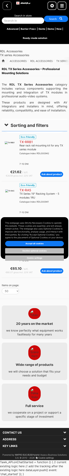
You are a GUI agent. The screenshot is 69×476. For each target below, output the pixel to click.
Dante (42, 28)
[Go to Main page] (3, 61)
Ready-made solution (35, 38)
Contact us (12, 432)
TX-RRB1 (26, 142)
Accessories (18, 60)
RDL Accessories (41, 60)
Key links (10, 446)
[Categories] (62, 6)
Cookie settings (46, 457)
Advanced (12, 28)
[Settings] (52, 6)
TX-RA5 (25, 190)
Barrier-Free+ (28, 28)
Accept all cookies (34, 243)
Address (9, 439)
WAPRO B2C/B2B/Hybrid (27, 454)
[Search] (56, 19)
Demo (51, 28)
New (59, 28)
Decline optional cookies (34, 251)
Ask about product (51, 174)
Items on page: (10, 285)
